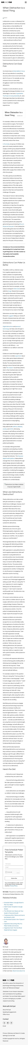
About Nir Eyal (7, 1009)
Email (4, 1026)
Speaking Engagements (9, 1012)
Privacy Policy (13, 885)
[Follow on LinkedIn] (4, 1022)
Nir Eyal (5, 947)
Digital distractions (8, 326)
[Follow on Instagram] (11, 1022)
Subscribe (14, 878)
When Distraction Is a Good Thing (13, 113)
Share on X (20, 115)
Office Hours (6, 1014)
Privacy (5, 1033)
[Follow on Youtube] (7, 1022)
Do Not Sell (11, 1035)
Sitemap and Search (14, 1033)
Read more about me (19, 971)
